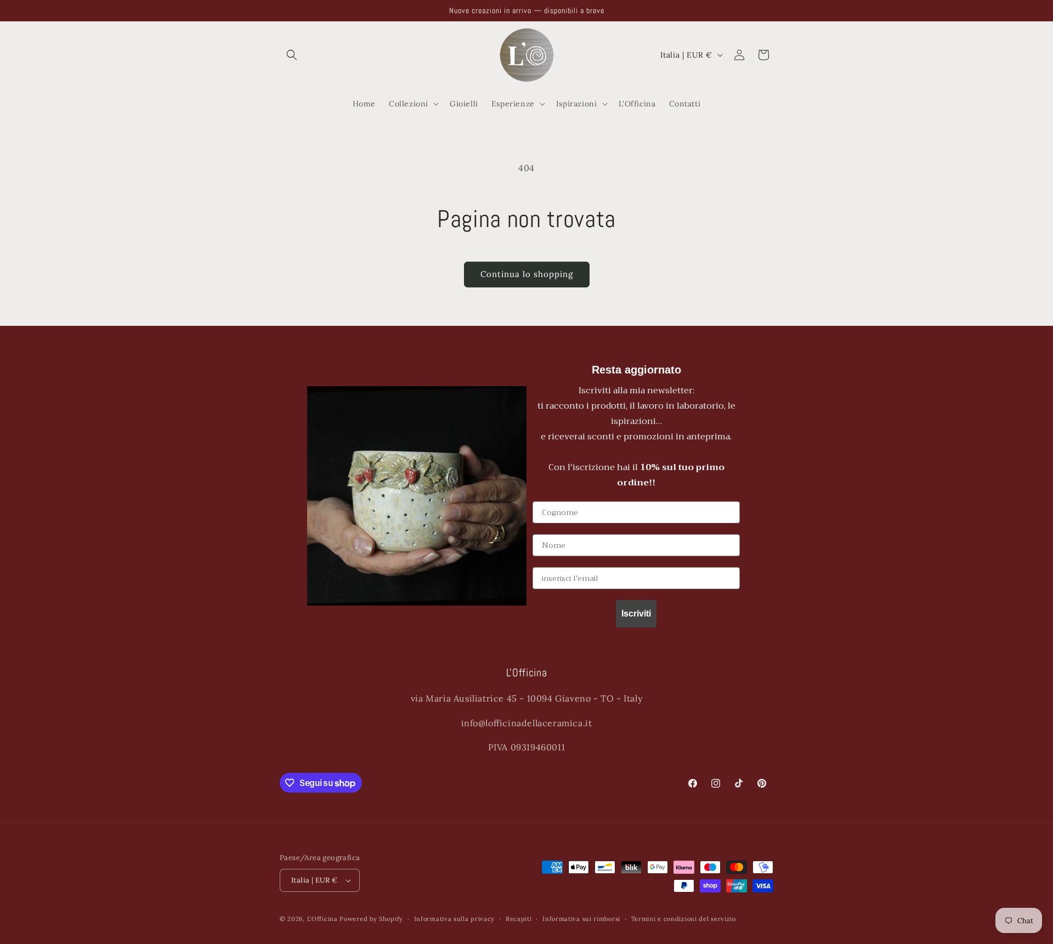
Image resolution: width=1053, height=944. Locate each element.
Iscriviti (636, 613)
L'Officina (322, 919)
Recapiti (519, 919)
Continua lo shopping (526, 274)
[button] (292, 55)
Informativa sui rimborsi (581, 919)
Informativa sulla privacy (454, 919)
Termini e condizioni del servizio (683, 919)
